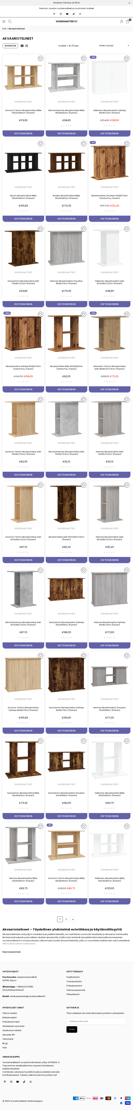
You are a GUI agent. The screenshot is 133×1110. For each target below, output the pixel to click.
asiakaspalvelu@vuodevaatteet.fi (27, 996)
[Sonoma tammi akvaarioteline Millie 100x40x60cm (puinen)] (23, 77)
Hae (4, 1047)
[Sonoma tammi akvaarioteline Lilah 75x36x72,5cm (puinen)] (23, 418)
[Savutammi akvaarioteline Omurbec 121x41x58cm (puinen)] (66, 760)
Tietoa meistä (9, 1013)
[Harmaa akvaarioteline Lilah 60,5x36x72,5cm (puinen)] (109, 504)
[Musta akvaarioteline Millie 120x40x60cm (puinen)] (23, 162)
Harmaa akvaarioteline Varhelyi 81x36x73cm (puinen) (109, 623)
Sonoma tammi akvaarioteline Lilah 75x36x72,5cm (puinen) (23, 453)
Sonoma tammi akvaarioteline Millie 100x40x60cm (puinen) (23, 111)
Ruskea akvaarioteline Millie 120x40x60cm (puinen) (66, 197)
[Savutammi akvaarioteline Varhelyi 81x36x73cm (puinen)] (66, 674)
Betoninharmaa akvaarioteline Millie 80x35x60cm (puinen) (66, 111)
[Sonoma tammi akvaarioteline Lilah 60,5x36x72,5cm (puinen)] (23, 504)
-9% (50, 825)
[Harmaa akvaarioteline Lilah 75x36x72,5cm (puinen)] (109, 418)
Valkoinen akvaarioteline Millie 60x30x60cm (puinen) (110, 794)
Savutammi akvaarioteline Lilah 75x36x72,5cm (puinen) (23, 282)
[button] (128, 21)
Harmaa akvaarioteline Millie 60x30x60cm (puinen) (23, 879)
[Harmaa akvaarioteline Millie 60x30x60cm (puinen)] (23, 845)
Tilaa (72, 1029)
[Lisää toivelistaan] (40, 58)
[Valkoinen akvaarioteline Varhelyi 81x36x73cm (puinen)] (109, 77)
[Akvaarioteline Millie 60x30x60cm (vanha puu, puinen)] (66, 333)
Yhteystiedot (72, 994)
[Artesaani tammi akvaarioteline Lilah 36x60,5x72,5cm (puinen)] (109, 333)
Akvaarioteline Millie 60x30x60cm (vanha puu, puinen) (66, 367)
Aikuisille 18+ (8, 1034)
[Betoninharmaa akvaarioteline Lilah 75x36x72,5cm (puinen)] (66, 418)
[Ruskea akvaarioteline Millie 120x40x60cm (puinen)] (66, 162)
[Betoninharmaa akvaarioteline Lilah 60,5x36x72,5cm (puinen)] (23, 589)
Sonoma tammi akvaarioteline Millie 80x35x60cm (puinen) (66, 879)
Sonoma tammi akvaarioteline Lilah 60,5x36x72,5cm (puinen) (23, 538)
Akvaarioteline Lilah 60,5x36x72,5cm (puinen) (66, 538)
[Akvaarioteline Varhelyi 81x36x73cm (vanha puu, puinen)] (23, 333)
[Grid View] (22, 46)
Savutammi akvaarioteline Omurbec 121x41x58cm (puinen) (66, 794)
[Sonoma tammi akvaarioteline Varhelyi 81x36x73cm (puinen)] (23, 674)
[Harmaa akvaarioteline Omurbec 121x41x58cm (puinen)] (109, 674)
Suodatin (10, 45)
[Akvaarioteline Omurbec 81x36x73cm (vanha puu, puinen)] (109, 162)
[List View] (26, 46)
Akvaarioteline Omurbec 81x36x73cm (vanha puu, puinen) (109, 197)
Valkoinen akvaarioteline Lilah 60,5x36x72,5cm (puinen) (109, 282)
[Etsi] (10, 21)
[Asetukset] (122, 21)
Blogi (5, 1043)
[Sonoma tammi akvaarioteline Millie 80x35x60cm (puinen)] (66, 845)
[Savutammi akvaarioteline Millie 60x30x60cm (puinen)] (23, 760)
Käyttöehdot (72, 977)
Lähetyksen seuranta (13, 1026)
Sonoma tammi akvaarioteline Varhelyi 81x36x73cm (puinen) (23, 709)
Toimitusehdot (74, 981)
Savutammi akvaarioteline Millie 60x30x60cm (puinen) (23, 794)
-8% (93, 142)
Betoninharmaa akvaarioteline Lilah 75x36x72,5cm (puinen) (66, 453)
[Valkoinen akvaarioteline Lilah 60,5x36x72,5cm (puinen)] (109, 248)
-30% (7, 313)
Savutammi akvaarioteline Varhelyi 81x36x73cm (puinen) (66, 709)
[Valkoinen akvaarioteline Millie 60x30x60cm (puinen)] (109, 760)
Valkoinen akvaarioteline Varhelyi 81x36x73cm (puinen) (109, 111)
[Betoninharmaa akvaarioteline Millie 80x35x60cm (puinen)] (66, 77)
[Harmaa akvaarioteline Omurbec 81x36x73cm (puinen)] (66, 248)
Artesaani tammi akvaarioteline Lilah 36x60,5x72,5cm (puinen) (109, 367)
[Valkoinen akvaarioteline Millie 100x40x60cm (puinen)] (109, 845)
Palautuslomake (11, 1021)
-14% (93, 313)
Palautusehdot (74, 985)
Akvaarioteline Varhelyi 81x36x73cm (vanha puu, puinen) (23, 367)
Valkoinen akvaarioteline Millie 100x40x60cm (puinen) (110, 879)
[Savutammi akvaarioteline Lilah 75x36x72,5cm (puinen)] (23, 248)
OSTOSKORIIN (23, 133)
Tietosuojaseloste (75, 990)
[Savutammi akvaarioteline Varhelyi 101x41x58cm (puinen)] (66, 589)
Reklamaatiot (9, 1017)
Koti (4, 28)
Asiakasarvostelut (11, 1030)
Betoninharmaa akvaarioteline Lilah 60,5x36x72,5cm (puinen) (23, 623)
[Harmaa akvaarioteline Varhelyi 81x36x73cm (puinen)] (109, 589)
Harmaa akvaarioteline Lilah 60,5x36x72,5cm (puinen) (109, 538)
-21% (93, 57)
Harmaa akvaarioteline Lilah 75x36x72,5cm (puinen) (109, 453)
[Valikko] (4, 21)
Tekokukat (7, 1039)
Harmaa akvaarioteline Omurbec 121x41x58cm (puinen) (109, 709)
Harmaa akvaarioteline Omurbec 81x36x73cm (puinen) (66, 282)
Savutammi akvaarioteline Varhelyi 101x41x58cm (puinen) (66, 623)
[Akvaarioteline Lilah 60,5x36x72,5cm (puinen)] (66, 504)
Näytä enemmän (11, 951)
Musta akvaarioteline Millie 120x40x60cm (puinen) (23, 197)
